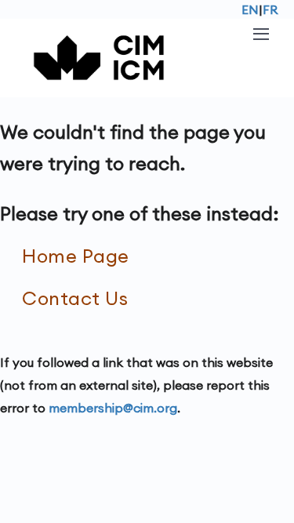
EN (250, 9)
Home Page (75, 255)
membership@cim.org (113, 408)
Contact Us (75, 298)
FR (270, 9)
